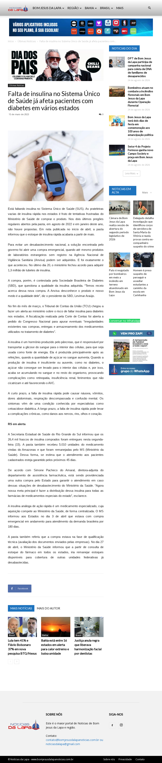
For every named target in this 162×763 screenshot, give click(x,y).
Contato (140, 759)
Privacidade (125, 759)
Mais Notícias (21, 608)
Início (11, 41)
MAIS (119, 8)
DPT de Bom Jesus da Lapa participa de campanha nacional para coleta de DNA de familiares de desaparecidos (140, 67)
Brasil (12, 635)
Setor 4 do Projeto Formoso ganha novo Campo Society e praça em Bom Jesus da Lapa (140, 153)
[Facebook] (112, 725)
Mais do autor (48, 608)
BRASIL (105, 8)
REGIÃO (73, 8)
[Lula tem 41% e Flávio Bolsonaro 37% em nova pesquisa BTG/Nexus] (22, 627)
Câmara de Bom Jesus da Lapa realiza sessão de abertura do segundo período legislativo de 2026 (119, 228)
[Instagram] (121, 725)
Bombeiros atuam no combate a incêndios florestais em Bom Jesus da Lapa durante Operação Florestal (140, 96)
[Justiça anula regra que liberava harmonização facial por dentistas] (89, 627)
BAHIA (89, 8)
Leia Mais (130, 173)
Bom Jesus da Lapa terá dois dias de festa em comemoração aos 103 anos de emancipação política (140, 125)
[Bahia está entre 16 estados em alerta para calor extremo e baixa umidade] (55, 627)
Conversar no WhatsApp (124, 321)
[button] (149, 8)
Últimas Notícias (27, 41)
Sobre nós (109, 759)
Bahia (45, 635)
